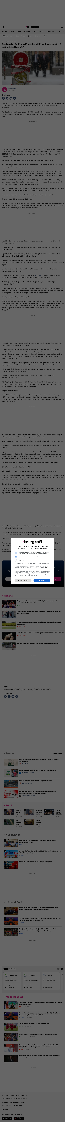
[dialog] (32, 561)
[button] (32, 560)
